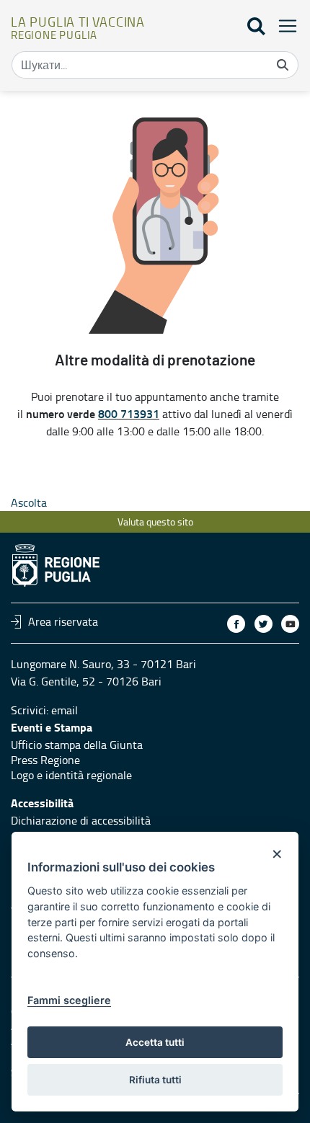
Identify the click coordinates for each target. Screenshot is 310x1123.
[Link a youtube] (290, 624)
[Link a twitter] (263, 624)
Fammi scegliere (69, 1000)
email (64, 710)
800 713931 (128, 413)
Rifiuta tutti (155, 1080)
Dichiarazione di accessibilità (81, 820)
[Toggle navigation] (283, 26)
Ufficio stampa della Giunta (77, 745)
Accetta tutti (155, 1042)
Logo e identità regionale (71, 775)
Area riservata (63, 621)
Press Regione (45, 760)
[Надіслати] (282, 64)
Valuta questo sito (155, 521)
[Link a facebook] (236, 624)
